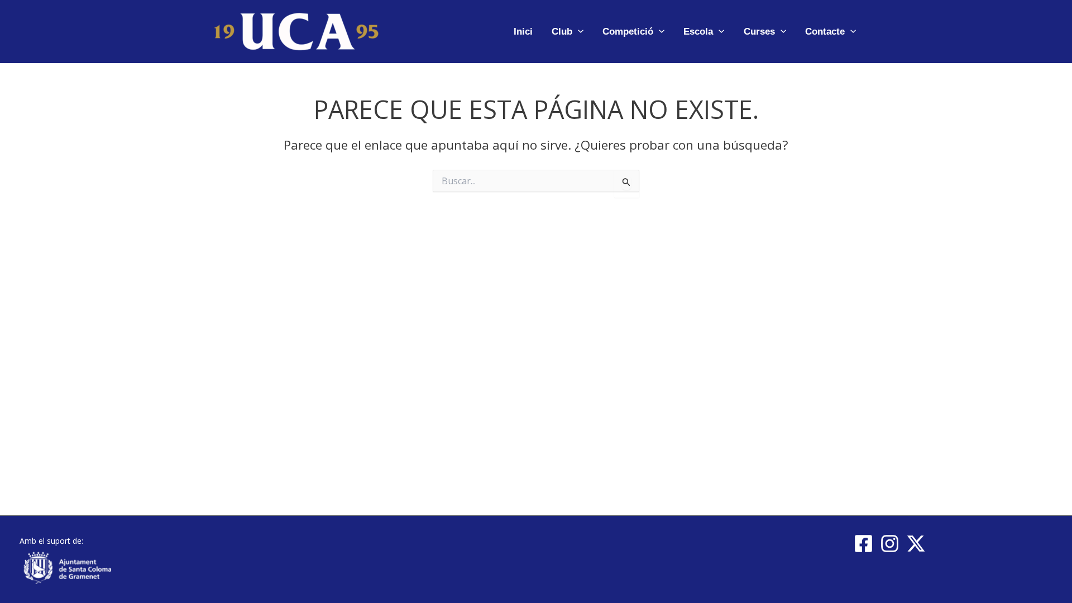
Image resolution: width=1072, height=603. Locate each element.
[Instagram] (889, 543)
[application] (577, 31)
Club (562, 31)
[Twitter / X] (916, 543)
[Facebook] (863, 543)
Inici (523, 31)
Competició (627, 31)
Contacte (825, 31)
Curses (759, 31)
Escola (698, 31)
